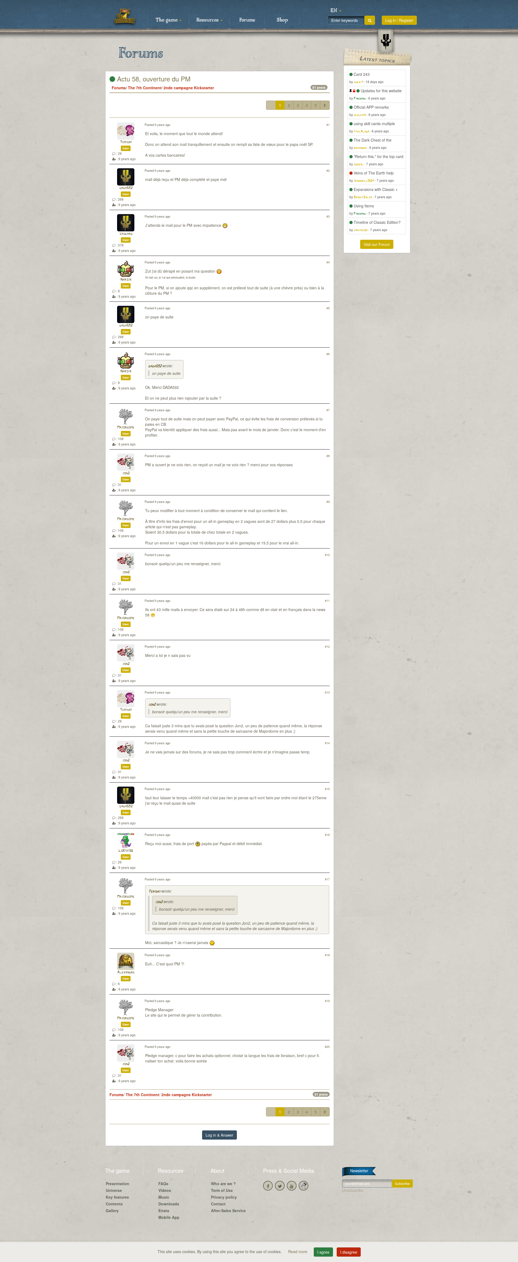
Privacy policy (224, 1197)
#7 (328, 410)
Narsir (125, 280)
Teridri (126, 142)
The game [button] (167, 20)
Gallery (112, 1210)
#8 (328, 456)
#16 (327, 834)
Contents (114, 1203)
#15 (327, 789)
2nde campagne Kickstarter (188, 87)
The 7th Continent (144, 87)
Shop (282, 20)
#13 (327, 692)
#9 (328, 501)
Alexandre (126, 972)
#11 (327, 600)
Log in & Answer (219, 1135)
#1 (328, 124)
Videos (164, 1190)
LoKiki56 (125, 851)
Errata (163, 1210)
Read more (298, 1251)
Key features (117, 1197)
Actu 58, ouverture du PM (152, 78)
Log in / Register (399, 20)
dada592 (125, 188)
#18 (327, 955)
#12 (327, 646)
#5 (328, 308)
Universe (114, 1190)
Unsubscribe (352, 1190)
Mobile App (168, 1217)
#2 (328, 170)
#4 (328, 262)
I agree (323, 1252)
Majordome (125, 428)
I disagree (348, 1252)
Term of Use (222, 1190)
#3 (328, 216)
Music (163, 1197)
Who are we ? (223, 1183)
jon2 (126, 473)
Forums (247, 20)
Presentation (117, 1183)
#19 (327, 1001)
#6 (328, 354)
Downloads (168, 1203)
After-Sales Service (228, 1210)
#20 (327, 1046)
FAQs (163, 1183)
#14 (327, 743)
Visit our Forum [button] (377, 244)
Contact (218, 1203)
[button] (336, 11)
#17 (327, 879)
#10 (327, 555)
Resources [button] (208, 20)
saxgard (125, 234)
